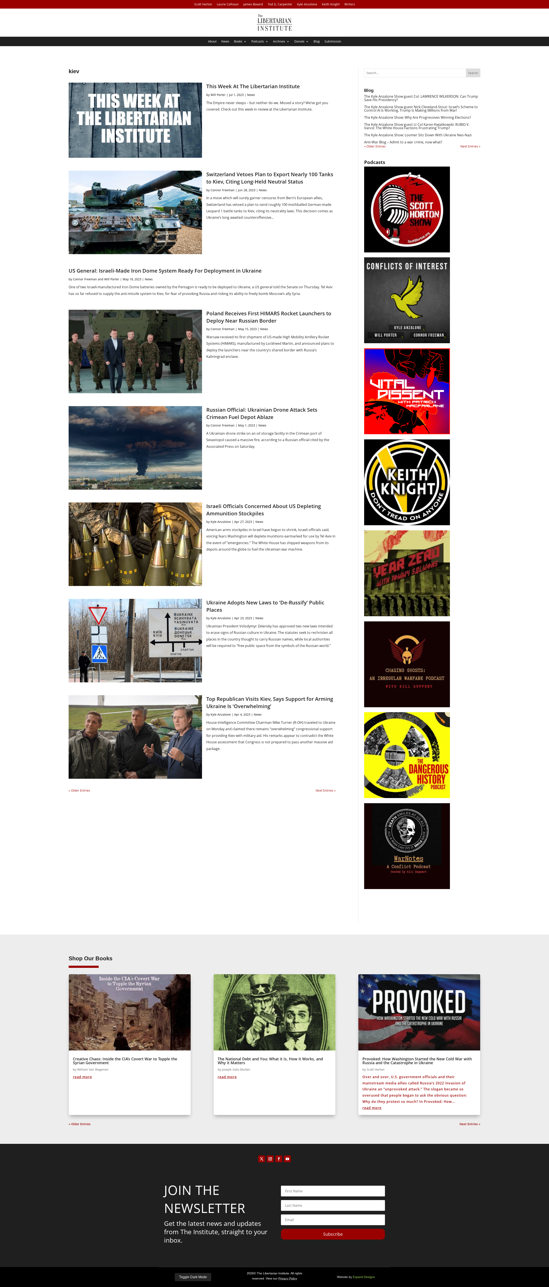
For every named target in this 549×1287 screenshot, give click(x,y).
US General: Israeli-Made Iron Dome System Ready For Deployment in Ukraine (165, 270)
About (212, 41)
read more (82, 1077)
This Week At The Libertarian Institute (253, 86)
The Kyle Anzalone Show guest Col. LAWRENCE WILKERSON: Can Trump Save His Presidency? (421, 98)
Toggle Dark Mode (193, 1277)
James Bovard (253, 4)
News (225, 41)
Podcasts (257, 41)
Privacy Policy (287, 1278)
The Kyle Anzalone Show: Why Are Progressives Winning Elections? (417, 117)
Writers (349, 4)
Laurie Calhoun (228, 4)
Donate (299, 41)
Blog (317, 41)
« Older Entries (79, 790)
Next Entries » (326, 790)
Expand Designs (364, 1277)
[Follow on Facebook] (278, 1158)
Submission (332, 41)
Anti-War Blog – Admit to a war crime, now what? (403, 142)
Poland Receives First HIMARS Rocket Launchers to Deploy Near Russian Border (268, 317)
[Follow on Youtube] (287, 1158)
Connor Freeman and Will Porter (96, 279)
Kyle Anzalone (307, 4)
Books (238, 41)
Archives (279, 41)
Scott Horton (203, 4)
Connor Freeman (223, 190)
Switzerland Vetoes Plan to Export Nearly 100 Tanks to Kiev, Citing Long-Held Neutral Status (269, 178)
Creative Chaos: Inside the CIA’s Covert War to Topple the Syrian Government (125, 1060)
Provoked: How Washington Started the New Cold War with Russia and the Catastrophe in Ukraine (417, 1060)
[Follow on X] (261, 1158)
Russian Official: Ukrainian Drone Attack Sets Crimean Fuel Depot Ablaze (261, 413)
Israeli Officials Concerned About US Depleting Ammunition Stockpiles (263, 509)
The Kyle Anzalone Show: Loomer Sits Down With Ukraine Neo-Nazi (418, 135)
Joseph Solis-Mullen (236, 1069)
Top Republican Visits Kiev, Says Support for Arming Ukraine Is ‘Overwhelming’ (269, 702)
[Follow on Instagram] (270, 1158)
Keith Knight (331, 4)
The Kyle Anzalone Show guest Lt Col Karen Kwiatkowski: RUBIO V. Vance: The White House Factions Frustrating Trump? (416, 126)
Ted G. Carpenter (280, 4)
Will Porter (218, 95)
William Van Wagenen (93, 1069)
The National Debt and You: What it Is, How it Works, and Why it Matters (270, 1060)
